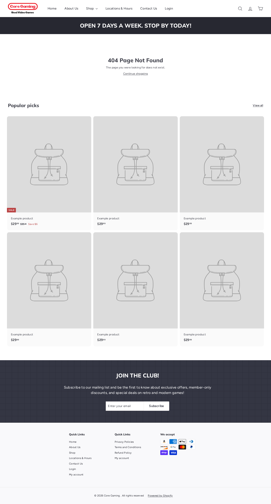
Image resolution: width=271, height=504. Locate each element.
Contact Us (148, 8)
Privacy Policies (124, 441)
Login (169, 8)
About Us (71, 8)
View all (258, 105)
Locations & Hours (119, 8)
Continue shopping (135, 73)
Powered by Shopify (160, 495)
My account (76, 474)
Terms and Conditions (128, 447)
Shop (90, 8)
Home (52, 8)
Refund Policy (123, 452)
